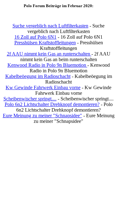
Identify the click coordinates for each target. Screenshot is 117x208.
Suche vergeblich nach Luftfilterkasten (50, 25)
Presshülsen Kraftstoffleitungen (45, 42)
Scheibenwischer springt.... (29, 98)
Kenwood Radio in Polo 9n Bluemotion (47, 65)
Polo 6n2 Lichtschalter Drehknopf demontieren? (52, 104)
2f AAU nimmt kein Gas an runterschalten (49, 53)
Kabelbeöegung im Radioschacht (38, 76)
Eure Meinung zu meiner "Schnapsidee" (42, 115)
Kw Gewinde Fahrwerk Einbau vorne (43, 87)
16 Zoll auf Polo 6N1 (35, 37)
